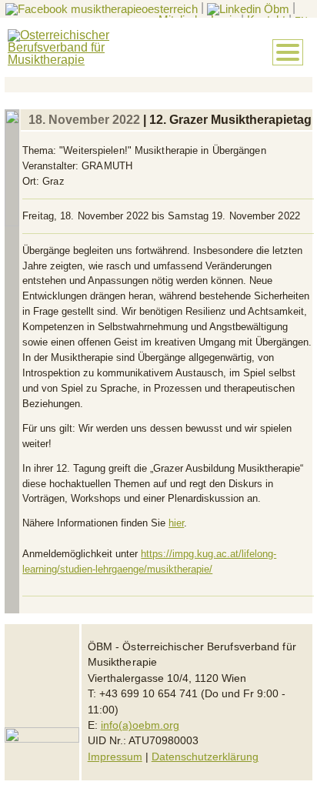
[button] (287, 52)
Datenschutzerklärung (205, 757)
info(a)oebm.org (140, 725)
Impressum (115, 757)
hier (176, 523)
